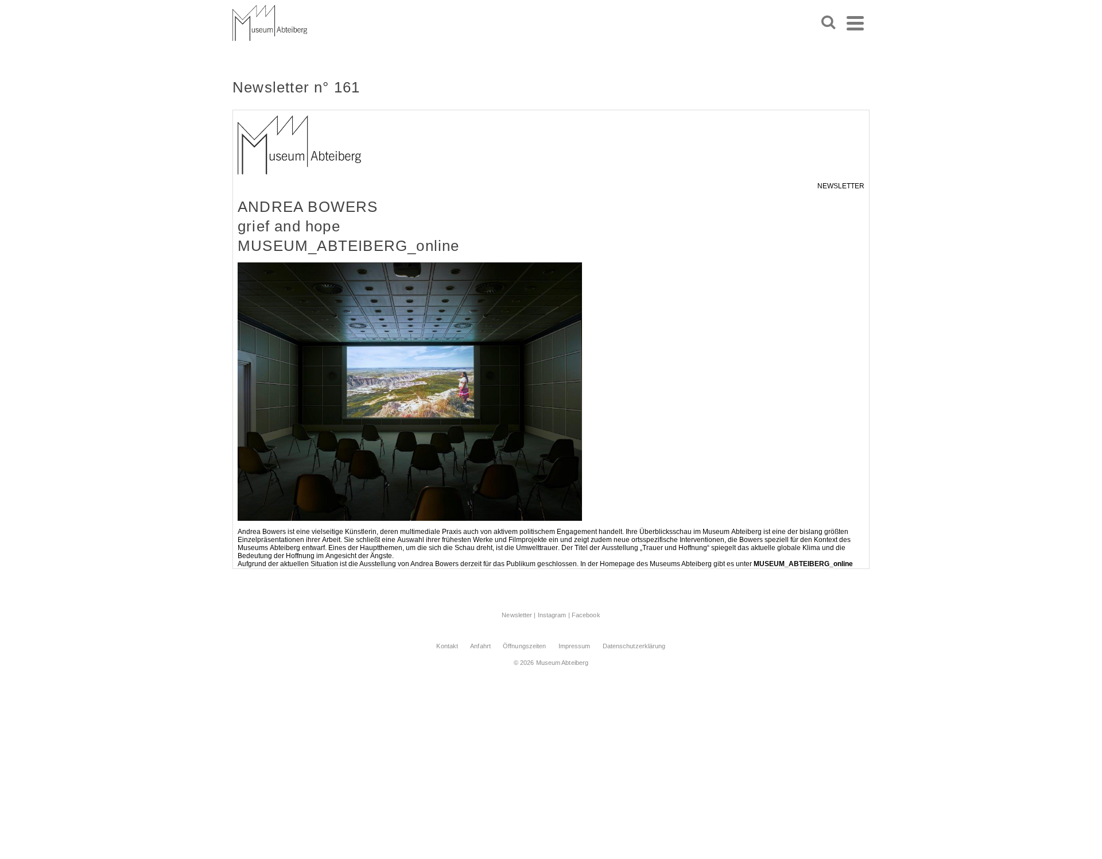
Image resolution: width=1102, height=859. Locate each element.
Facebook (586, 615)
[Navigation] (855, 23)
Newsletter (517, 615)
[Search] (828, 23)
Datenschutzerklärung (634, 646)
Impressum (574, 646)
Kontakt (447, 646)
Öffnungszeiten (524, 646)
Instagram (552, 615)
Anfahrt (480, 646)
